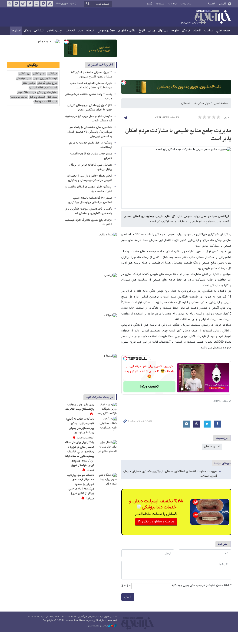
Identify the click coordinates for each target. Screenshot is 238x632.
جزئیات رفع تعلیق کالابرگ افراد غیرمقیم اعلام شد (88, 222)
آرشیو (149, 4)
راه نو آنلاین (39, 74)
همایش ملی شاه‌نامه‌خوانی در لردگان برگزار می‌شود (90, 167)
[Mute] (188, 388)
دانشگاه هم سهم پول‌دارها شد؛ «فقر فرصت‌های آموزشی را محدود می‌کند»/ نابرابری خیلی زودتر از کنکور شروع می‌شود (80, 487)
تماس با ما (186, 4)
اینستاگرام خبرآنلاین (36, 4)
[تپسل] (123, 82)
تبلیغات (160, 4)
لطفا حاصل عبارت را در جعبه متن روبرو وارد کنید (201, 585)
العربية (211, 4)
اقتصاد (197, 30)
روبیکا (9, 4)
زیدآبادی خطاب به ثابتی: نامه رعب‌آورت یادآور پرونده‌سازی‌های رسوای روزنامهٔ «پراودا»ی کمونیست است (80, 428)
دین (81, 30)
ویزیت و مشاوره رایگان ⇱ (156, 522)
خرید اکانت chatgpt (45, 102)
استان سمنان (212, 446)
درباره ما (173, 4)
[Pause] (182, 388)
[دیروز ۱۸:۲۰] (106, 424)
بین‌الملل (163, 30)
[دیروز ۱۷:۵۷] (106, 447)
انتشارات (39, 30)
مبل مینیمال (23, 78)
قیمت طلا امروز (26, 92)
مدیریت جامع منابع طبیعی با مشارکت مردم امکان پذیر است (178, 134)
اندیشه (90, 30)
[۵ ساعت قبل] (106, 480)
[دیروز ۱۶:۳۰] (106, 410)
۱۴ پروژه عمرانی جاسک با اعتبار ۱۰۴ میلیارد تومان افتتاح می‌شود (91, 74)
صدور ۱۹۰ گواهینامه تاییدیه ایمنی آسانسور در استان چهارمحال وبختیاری (90, 200)
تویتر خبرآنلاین (30, 4)
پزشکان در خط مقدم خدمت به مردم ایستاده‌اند (90, 145)
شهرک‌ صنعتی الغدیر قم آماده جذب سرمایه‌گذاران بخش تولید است (91, 85)
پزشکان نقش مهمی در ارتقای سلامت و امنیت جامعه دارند (88, 189)
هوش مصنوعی (106, 30)
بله (16, 4)
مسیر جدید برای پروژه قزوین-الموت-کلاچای (91, 156)
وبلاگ (27, 30)
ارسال (127, 597)
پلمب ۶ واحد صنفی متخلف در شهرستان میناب (88, 96)
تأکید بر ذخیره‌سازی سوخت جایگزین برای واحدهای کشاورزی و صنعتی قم (88, 211)
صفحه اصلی (223, 30)
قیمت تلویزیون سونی (45, 78)
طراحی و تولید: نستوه (97, 626)
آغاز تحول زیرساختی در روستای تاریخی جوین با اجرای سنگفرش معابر (89, 107)
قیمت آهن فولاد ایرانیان (43, 88)
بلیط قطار (51, 97)
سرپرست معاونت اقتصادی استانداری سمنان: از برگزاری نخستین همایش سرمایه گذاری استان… (170, 473)
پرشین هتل (29, 83)
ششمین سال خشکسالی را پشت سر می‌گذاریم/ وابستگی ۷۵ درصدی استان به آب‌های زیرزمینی (89, 131)
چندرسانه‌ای (54, 30)
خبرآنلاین (205, 17)
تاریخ (142, 30)
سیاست (208, 30)
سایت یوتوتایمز (18, 97)
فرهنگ (186, 30)
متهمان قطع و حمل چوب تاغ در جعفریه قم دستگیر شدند (88, 118)
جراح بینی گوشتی (47, 83)
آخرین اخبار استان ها (100, 64)
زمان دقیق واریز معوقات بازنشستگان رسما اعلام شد (79, 407)
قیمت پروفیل (37, 97)
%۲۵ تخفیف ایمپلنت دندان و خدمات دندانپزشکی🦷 (156, 504)
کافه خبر (70, 30)
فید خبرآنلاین (50, 4)
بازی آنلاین (24, 74)
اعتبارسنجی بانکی (47, 92)
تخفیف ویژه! (149, 387)
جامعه (175, 30)
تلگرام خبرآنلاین (43, 4)
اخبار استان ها (202, 103)
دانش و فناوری (127, 30)
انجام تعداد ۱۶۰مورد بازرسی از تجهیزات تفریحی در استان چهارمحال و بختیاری (89, 178)
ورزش (151, 30)
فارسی (222, 4)
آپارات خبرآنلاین (23, 4)
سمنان (185, 103)
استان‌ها (15, 30)
